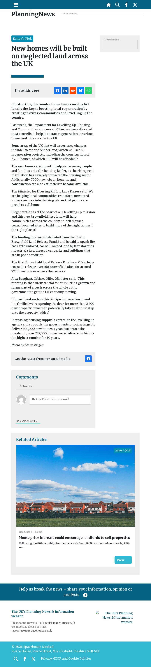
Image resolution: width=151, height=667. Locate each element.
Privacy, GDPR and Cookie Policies (66, 658)
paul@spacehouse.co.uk (60, 623)
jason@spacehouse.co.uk (36, 630)
